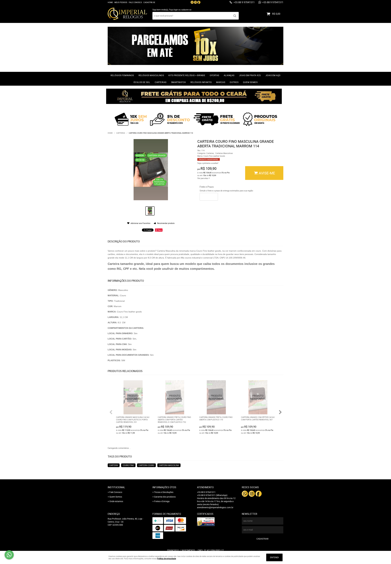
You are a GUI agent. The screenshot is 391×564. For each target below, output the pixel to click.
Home (110, 2)
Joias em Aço (273, 75)
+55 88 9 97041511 (244, 2)
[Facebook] (198, 2)
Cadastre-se (149, 2)
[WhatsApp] (192, 2)
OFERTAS (214, 75)
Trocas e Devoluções (163, 492)
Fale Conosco (135, 2)
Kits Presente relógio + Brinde (186, 75)
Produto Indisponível (133, 397)
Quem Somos (250, 82)
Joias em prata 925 (250, 75)
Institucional (116, 487)
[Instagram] (195, 2)
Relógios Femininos (122, 75)
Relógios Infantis (201, 82)
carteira (113, 465)
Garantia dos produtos (165, 496)
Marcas (220, 82)
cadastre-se (186, 9)
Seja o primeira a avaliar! (207, 163)
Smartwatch (178, 82)
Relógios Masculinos (151, 75)
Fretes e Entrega (162, 501)
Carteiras (160, 82)
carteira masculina (169, 465)
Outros (234, 82)
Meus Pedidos (120, 2)
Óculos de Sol (141, 82)
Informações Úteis (164, 487)
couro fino (128, 465)
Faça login (173, 9)
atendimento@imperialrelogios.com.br (215, 507)
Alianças (229, 75)
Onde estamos (116, 501)
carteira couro (146, 465)
